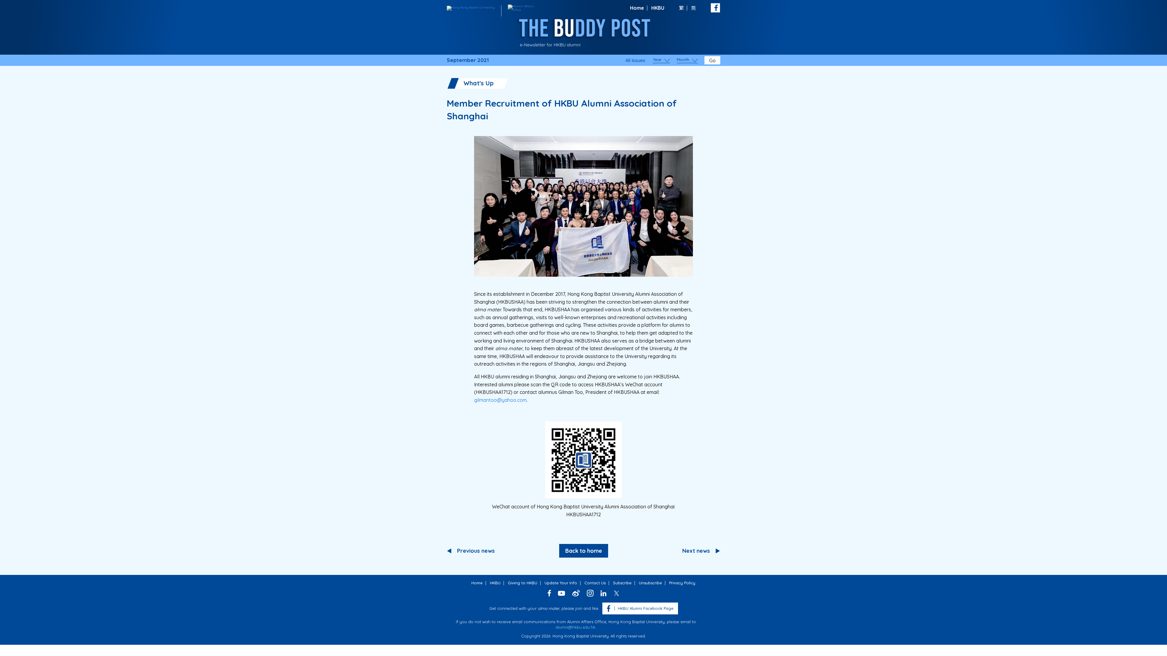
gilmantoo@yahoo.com (500, 400)
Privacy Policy (682, 582)
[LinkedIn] (603, 593)
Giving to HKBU (522, 582)
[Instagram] (590, 593)
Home (637, 8)
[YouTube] (561, 593)
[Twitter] (616, 593)
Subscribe (622, 582)
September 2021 (468, 60)
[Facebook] (549, 593)
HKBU (657, 8)
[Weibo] (576, 593)
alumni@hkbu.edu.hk (575, 627)
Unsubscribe (650, 582)
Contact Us (595, 582)
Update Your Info (561, 582)
